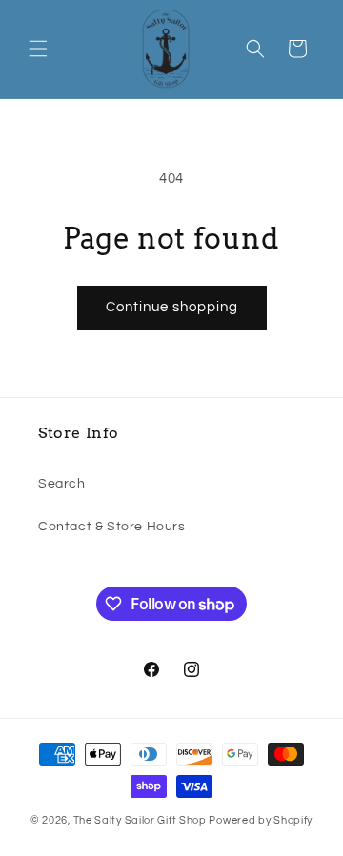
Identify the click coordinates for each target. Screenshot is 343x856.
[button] (38, 49)
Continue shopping (172, 307)
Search (62, 483)
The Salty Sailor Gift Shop (140, 820)
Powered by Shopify (261, 820)
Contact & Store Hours (112, 526)
